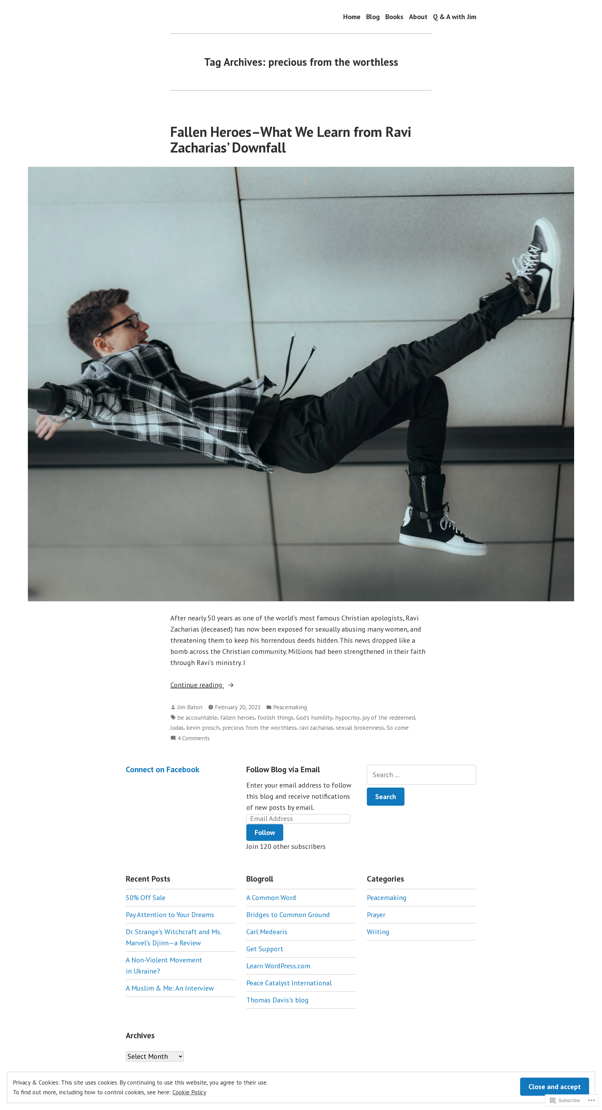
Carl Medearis (266, 931)
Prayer (376, 914)
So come (398, 728)
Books (394, 16)
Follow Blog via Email (283, 769)
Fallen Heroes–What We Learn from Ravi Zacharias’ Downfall (290, 139)
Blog (373, 16)
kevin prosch (202, 728)
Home (352, 16)
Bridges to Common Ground (288, 914)
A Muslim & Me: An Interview (170, 988)
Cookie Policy (189, 1092)
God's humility (314, 717)
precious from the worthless (259, 728)
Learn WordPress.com (278, 965)
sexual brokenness (360, 728)
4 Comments (193, 738)
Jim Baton (189, 707)
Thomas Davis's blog (277, 1000)
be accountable (197, 717)
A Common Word (271, 897)
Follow (265, 832)
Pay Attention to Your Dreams (170, 914)
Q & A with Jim (454, 16)
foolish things (275, 717)
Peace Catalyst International (289, 982)
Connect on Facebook (162, 769)
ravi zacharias (316, 728)
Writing (378, 931)
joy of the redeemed (388, 717)
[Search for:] (421, 775)
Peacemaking (290, 707)
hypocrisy (347, 717)
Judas (177, 728)
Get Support (264, 948)
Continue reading (197, 685)
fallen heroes (237, 717)
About (418, 16)
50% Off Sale (145, 897)
